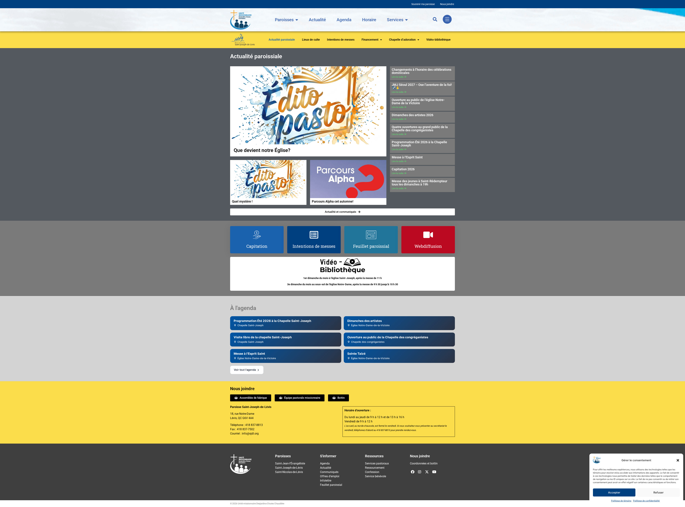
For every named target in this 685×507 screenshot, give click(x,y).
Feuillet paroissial (331, 485)
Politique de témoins (621, 500)
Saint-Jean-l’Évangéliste (290, 463)
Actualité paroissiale (282, 39)
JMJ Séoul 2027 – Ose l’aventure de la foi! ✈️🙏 (422, 86)
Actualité (317, 19)
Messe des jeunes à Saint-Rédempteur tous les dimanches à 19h (419, 182)
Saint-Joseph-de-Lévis (289, 467)
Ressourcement (374, 467)
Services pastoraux (377, 463)
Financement (370, 39)
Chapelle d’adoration (402, 39)
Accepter (614, 492)
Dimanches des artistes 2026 (412, 115)
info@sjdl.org (250, 433)
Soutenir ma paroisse (423, 4)
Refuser (658, 492)
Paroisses (284, 19)
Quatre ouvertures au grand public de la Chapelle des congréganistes (420, 128)
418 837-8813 (254, 425)
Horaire (369, 19)
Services (395, 19)
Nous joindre (447, 4)
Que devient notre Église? (262, 150)
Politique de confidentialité (646, 500)
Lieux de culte (311, 39)
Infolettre (325, 480)
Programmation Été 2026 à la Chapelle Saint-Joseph (419, 143)
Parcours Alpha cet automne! (332, 201)
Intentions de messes (340, 39)
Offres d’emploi (329, 476)
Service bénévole (375, 476)
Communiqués (329, 472)
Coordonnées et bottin (424, 463)
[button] (678, 460)
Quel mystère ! (242, 201)
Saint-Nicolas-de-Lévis (289, 472)
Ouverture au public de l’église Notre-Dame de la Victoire (418, 101)
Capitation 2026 (403, 169)
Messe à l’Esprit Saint (407, 157)
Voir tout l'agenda (245, 369)
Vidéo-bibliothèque (438, 39)
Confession (372, 472)
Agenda (344, 19)
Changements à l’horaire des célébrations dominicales (421, 71)
